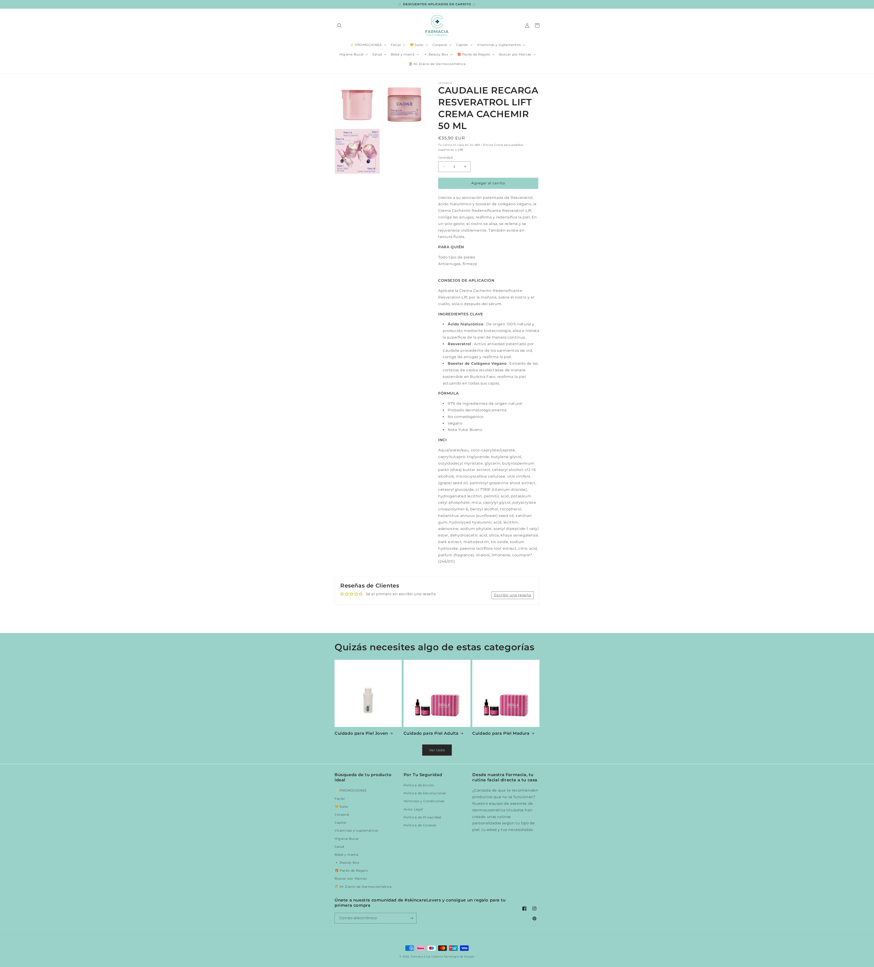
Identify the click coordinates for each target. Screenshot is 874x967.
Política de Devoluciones (425, 793)
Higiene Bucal (347, 839)
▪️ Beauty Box (347, 863)
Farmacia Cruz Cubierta (427, 956)
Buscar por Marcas (351, 878)
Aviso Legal (413, 809)
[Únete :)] (411, 918)
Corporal (342, 815)
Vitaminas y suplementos (356, 830)
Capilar (341, 822)
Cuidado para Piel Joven (361, 733)
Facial (340, 799)
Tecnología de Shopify (459, 956)
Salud (339, 847)
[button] (340, 25)
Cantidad (445, 157)
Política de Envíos (419, 785)
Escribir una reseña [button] (512, 595)
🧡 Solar (341, 807)
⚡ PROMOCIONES (351, 790)
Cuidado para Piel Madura (500, 733)
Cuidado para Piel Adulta (431, 733)
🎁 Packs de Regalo (351, 870)
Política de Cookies (420, 825)
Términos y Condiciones (424, 801)
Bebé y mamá (346, 855)
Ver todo (437, 750)
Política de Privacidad (422, 817)
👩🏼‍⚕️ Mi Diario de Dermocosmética (363, 887)
